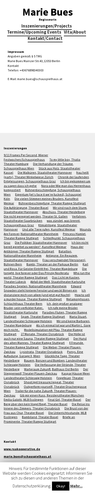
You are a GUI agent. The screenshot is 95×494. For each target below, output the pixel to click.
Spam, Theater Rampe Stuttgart (43, 316)
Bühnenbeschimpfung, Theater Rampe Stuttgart (52, 203)
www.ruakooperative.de (22, 449)
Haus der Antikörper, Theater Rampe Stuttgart (43, 249)
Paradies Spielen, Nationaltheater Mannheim (35, 286)
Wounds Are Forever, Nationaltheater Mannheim (47, 231)
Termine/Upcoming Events (34, 32)
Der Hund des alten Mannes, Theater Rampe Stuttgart (45, 340)
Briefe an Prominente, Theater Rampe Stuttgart (39, 419)
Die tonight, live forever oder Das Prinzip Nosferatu (45, 271)
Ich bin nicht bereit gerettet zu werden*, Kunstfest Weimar (46, 245)
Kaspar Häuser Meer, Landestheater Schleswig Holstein (47, 375)
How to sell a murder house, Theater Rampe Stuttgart (47, 297)
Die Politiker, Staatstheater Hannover (41, 242)
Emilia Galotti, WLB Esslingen (23, 399)
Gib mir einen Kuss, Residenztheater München (52, 395)
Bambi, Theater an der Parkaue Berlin (52, 264)
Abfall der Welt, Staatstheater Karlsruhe (57, 282)
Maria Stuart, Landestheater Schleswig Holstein (45, 319)
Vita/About (75, 32)
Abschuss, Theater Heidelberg (63, 212)
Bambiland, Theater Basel (40, 417)
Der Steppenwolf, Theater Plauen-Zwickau (46, 371)
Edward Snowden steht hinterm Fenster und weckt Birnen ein (42, 288)
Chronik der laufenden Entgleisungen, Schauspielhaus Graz (46, 179)
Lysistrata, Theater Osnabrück (41, 352)
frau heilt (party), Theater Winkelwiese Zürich (46, 174)
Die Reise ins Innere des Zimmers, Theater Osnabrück (47, 406)
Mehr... (76, 485)
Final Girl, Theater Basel (64, 399)
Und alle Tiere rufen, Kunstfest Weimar (48, 229)
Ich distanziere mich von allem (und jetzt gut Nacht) (45, 292)
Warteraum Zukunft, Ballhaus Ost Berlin (51, 369)
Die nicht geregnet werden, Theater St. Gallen (36, 216)
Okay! (60, 486)
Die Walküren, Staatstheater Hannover (45, 172)
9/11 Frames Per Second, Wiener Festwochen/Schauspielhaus (26, 157)
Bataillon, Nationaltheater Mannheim (38, 253)
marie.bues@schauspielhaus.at (27, 456)
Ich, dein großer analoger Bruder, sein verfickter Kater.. (43, 306)
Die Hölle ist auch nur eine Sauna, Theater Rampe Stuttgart (44, 336)
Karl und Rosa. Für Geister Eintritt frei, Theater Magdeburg (46, 266)
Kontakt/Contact (45, 38)
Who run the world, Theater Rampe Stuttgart (47, 275)
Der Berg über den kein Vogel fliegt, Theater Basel (47, 402)
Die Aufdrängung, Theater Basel (26, 208)
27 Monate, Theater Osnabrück (42, 334)
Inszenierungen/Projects (46, 26)
